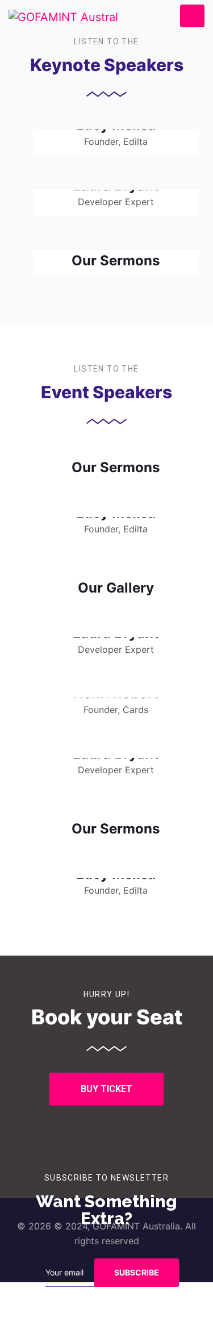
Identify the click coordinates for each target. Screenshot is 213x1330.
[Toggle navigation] (192, 16)
